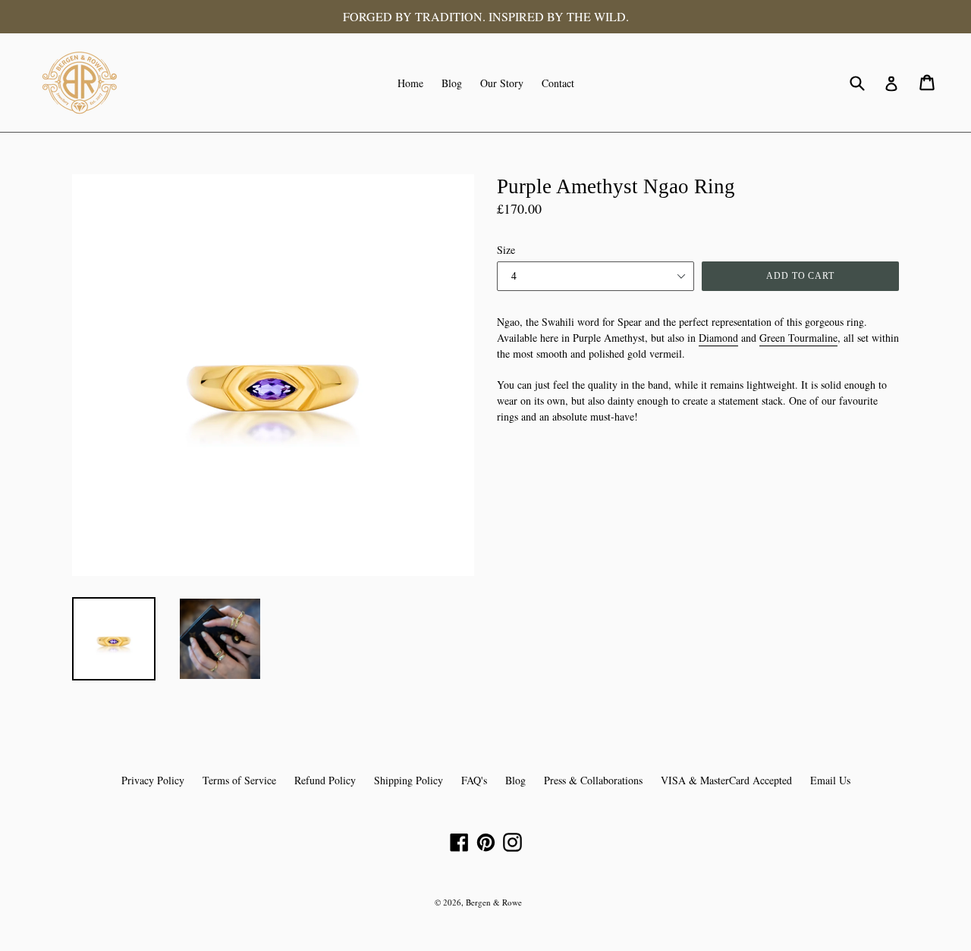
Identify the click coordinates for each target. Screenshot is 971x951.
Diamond (718, 337)
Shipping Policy (408, 780)
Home (410, 83)
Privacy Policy (152, 780)
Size (506, 249)
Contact (558, 83)
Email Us (830, 780)
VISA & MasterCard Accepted (726, 780)
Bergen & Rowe (494, 902)
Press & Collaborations (593, 780)
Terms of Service (239, 780)
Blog (452, 83)
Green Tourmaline (798, 337)
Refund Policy (325, 780)
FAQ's (474, 780)
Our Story (501, 83)
